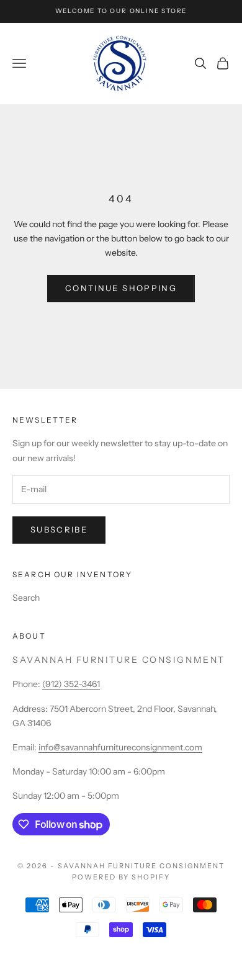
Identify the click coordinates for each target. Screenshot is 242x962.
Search (26, 597)
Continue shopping (121, 288)
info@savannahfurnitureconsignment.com (120, 747)
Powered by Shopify (121, 877)
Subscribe (58, 529)
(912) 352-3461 (71, 684)
